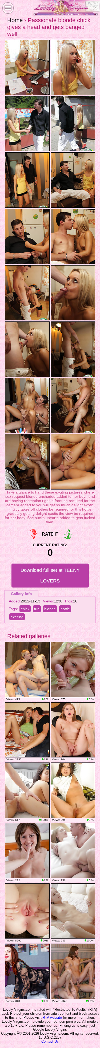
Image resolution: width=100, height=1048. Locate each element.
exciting (17, 617)
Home (15, 20)
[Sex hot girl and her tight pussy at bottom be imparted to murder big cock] (27, 790)
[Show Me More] (73, 730)
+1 (67, 534)
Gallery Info (21, 594)
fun (36, 609)
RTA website (52, 1018)
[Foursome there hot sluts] (27, 669)
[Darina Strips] (73, 790)
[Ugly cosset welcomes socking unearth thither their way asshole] (27, 850)
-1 (33, 534)
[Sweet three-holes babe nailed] (73, 669)
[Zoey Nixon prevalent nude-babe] (27, 911)
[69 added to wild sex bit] (73, 911)
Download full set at (50, 576)
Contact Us (50, 1041)
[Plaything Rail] (27, 971)
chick (25, 609)
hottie (65, 609)
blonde (50, 609)
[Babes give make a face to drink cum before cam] (73, 971)
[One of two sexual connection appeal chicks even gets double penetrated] (27, 730)
